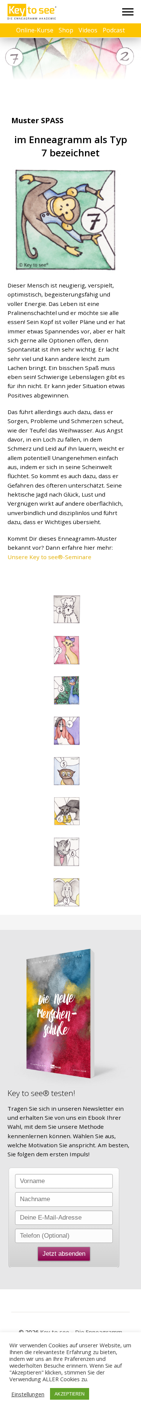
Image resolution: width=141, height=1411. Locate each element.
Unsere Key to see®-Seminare (49, 557)
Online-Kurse (34, 30)
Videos (88, 30)
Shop (66, 30)
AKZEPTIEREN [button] (70, 1393)
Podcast (114, 30)
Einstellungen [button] (27, 1394)
